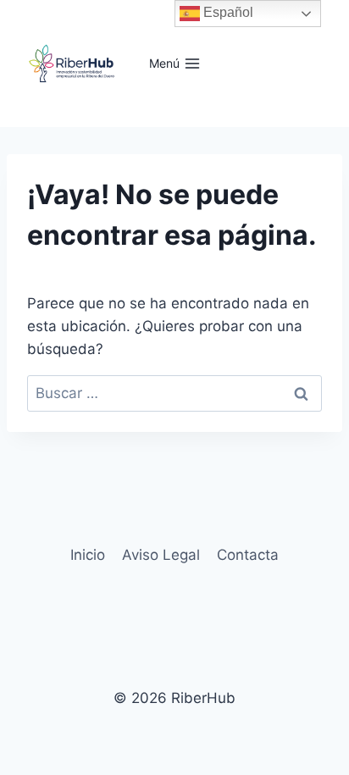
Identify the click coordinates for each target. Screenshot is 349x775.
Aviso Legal (161, 554)
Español (226, 12)
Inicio (87, 554)
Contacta (248, 554)
